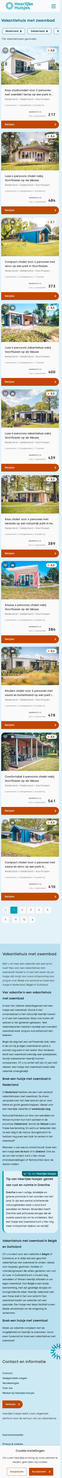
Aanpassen (16, 1471)
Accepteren (39, 1471)
